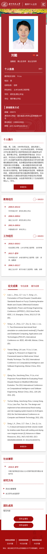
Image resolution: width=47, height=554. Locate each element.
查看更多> (23, 187)
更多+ (41, 69)
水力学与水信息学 (13, 494)
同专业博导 (23, 519)
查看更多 (40, 199)
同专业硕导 (23, 525)
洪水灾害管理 (11, 489)
